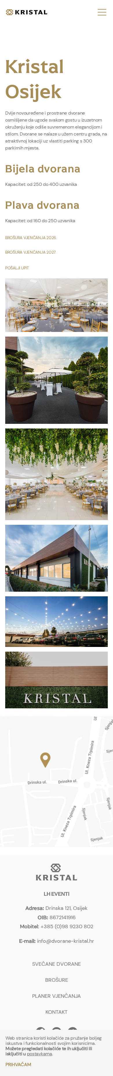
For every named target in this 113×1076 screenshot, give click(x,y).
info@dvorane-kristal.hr (65, 941)
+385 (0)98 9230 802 (67, 926)
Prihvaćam (18, 1064)
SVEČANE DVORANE (56, 964)
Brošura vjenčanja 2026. (31, 237)
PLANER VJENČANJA (56, 996)
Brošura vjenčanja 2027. (30, 252)
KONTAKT (56, 1012)
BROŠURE (56, 980)
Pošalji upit (17, 268)
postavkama (39, 1054)
